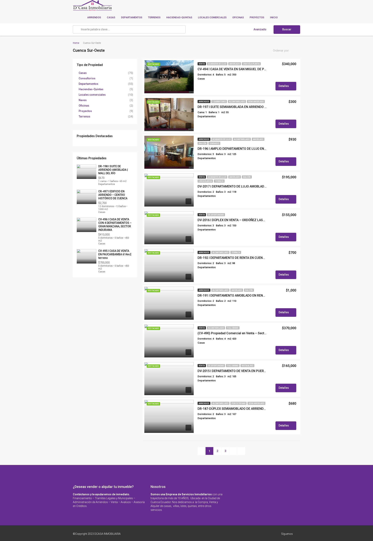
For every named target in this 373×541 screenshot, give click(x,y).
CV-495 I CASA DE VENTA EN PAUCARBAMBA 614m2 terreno (114, 254)
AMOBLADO (234, 64)
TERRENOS (154, 17)
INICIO (274, 17)
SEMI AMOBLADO (256, 102)
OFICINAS (238, 17)
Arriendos (204, 102)
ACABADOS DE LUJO (217, 64)
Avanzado (260, 29)
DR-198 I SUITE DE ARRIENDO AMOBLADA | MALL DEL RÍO (113, 170)
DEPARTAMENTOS (131, 17)
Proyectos (85, 111)
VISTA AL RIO (247, 366)
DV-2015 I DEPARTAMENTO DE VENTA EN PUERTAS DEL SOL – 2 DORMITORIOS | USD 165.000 (232, 371)
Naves (83, 100)
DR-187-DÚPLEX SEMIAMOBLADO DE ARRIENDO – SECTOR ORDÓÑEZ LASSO (232, 409)
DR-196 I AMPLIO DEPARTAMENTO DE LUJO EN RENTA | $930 (232, 149)
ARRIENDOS (94, 17)
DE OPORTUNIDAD (216, 215)
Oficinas (84, 105)
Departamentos (88, 83)
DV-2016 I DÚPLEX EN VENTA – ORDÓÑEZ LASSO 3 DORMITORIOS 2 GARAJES (232, 220)
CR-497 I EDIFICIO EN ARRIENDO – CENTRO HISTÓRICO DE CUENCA (112, 195)
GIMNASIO (214, 143)
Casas (83, 72)
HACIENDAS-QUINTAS (179, 17)
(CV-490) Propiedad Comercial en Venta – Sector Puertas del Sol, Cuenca (232, 333)
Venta (202, 64)
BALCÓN (202, 143)
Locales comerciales (92, 94)
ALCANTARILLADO (237, 102)
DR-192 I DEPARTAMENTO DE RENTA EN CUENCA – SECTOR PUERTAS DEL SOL (232, 258)
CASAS (111, 17)
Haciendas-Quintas (91, 89)
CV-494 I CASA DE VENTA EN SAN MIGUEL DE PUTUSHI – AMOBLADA (232, 69)
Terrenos (84, 116)
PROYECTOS (257, 17)
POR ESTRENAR (238, 403)
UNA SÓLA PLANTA (251, 64)
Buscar (286, 29)
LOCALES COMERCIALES (212, 17)
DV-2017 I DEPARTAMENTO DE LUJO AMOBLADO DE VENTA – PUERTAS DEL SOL (232, 186)
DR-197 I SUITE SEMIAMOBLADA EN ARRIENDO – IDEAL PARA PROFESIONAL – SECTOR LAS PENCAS (232, 107)
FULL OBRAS (232, 328)
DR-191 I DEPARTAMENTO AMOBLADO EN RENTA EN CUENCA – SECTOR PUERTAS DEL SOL (232, 295)
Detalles (284, 86)
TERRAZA (219, 181)
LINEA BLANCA (205, 181)
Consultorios (87, 78)
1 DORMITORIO (219, 102)
